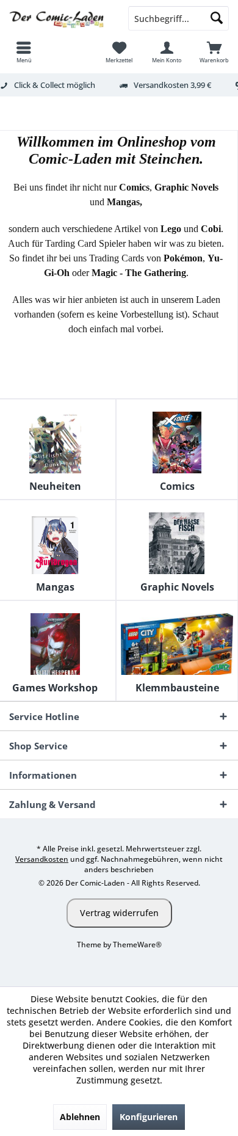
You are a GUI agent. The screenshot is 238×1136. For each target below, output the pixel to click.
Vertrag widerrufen (119, 913)
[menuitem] (24, 52)
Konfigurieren (149, 1117)
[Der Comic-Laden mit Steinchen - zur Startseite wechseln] (59, 18)
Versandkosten (41, 859)
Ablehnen (80, 1117)
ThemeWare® (137, 944)
